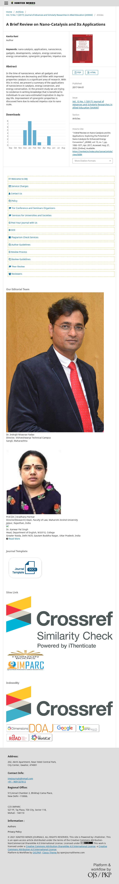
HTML (93, 72)
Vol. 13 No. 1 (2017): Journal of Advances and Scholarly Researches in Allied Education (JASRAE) (49, 15)
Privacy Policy (15, 831)
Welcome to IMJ (19, 178)
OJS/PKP (37, 852)
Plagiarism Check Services (24, 237)
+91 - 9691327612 (17, 781)
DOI (13, 230)
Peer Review (18, 266)
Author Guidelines (20, 244)
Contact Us (16, 193)
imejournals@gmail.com (20, 778)
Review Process (19, 251)
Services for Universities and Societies (31, 215)
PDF (79, 72)
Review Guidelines (21, 259)
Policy (14, 200)
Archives (20, 11)
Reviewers (17, 273)
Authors (12, 826)
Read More (14, 538)
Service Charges (20, 186)
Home (9, 11)
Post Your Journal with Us (24, 222)
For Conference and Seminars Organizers (33, 208)
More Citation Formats (85, 160)
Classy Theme (49, 852)
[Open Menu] (6, 3)
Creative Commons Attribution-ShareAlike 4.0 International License (60, 846)
